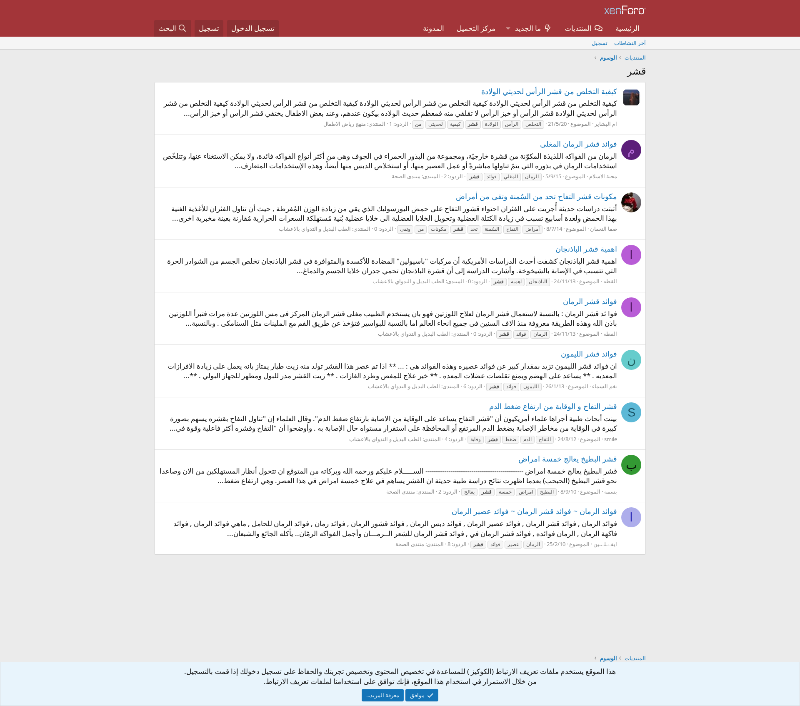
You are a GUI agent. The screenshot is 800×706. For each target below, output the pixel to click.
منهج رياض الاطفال (344, 123)
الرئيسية (627, 28)
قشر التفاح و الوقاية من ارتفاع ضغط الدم (553, 406)
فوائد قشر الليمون (589, 354)
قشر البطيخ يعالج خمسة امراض (567, 459)
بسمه (610, 491)
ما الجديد (528, 28)
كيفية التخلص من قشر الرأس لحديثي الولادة (549, 91)
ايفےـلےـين (605, 544)
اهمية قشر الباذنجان (586, 249)
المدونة (433, 28)
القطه (610, 281)
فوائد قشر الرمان (590, 301)
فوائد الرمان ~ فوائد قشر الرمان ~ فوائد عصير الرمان (534, 511)
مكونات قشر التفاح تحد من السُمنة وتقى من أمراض (536, 196)
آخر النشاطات (630, 43)
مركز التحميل (476, 28)
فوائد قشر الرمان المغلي (578, 144)
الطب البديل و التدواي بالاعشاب (315, 228)
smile (610, 439)
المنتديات (578, 28)
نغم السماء (604, 386)
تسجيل (600, 43)
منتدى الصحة (406, 176)
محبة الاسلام (603, 176)
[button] (508, 28)
